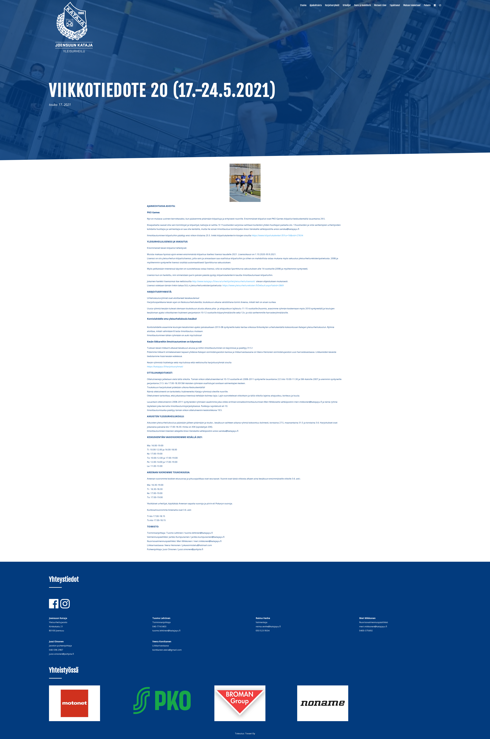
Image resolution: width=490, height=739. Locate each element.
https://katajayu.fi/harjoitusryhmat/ (165, 366)
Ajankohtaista (316, 5)
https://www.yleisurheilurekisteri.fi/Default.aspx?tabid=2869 (253, 285)
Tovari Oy (250, 733)
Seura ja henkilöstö (362, 5)
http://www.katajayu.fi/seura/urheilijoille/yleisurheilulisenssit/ (223, 281)
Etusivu (303, 5)
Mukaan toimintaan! (412, 5)
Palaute (427, 5)
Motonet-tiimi (380, 5)
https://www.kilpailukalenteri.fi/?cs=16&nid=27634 (277, 235)
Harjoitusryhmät (332, 5)
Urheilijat (347, 5)
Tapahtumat (395, 5)
